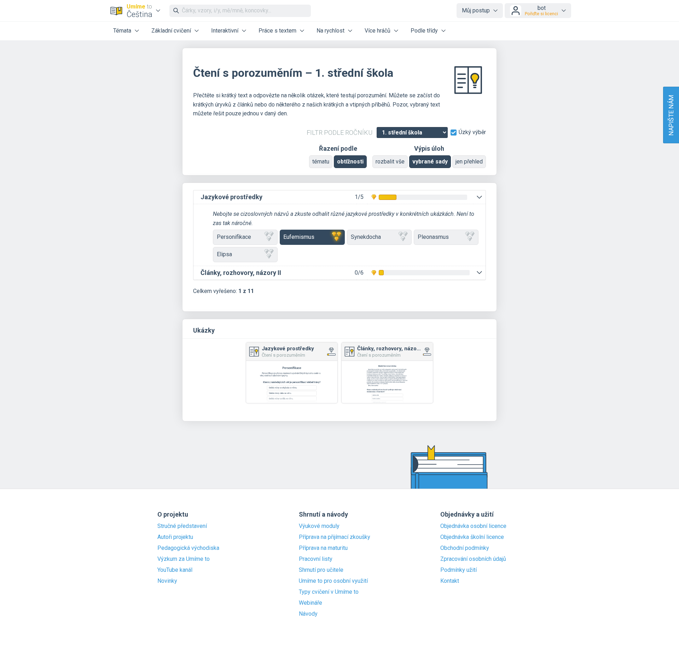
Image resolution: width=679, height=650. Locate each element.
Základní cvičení (171, 30)
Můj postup (476, 10)
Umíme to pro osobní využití (333, 581)
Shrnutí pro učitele (321, 570)
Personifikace (234, 237)
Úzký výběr (472, 132)
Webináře (310, 603)
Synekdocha (366, 237)
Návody (308, 614)
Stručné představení (182, 526)
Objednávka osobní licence (473, 526)
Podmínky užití (458, 570)
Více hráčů (377, 30)
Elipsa (224, 254)
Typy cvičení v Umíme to (329, 592)
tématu (320, 161)
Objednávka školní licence (472, 537)
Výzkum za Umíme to (183, 559)
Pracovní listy (315, 559)
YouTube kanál (174, 570)
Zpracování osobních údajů (473, 559)
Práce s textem (277, 30)
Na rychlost (330, 30)
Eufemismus (298, 237)
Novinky (167, 581)
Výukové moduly (319, 526)
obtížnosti (350, 161)
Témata (122, 30)
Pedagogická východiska (188, 548)
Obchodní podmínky (464, 548)
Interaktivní (224, 30)
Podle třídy (424, 30)
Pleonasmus (433, 237)
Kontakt (449, 581)
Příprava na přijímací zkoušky (334, 537)
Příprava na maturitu (323, 548)
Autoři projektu (175, 537)
